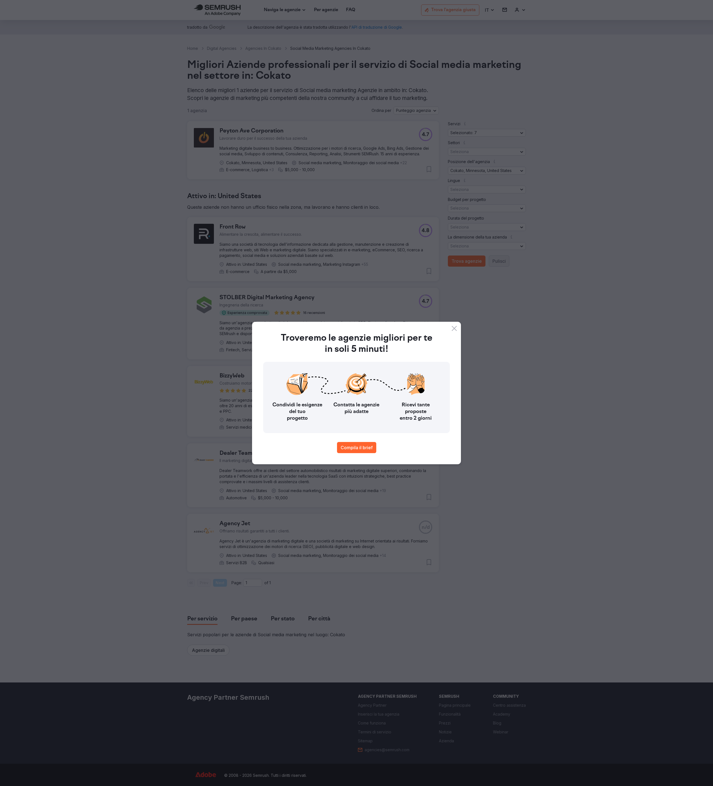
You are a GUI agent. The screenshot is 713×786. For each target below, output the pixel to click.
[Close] (454, 328)
